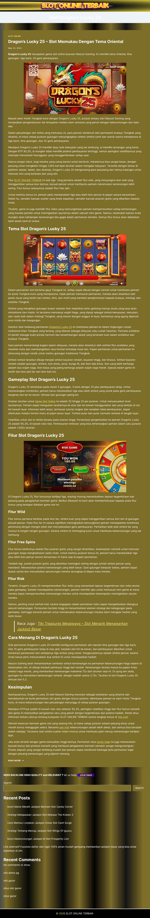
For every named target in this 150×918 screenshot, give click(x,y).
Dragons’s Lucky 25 (60, 327)
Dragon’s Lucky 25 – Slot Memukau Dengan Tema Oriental (65, 41)
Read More (16, 760)
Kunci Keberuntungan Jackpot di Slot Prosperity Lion (38, 838)
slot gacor (9, 880)
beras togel (103, 741)
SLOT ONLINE (14, 36)
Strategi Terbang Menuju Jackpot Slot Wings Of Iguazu (39, 830)
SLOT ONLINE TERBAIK (80, 913)
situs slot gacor (12, 888)
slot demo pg (11, 872)
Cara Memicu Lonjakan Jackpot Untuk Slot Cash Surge (39, 822)
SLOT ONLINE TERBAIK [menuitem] (28, 180)
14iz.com (123, 717)
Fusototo (25, 846)
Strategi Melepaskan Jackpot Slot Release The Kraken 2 (40, 814)
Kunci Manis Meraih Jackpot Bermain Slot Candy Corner (40, 806)
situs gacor (10, 896)
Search (8, 782)
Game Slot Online (45, 401)
